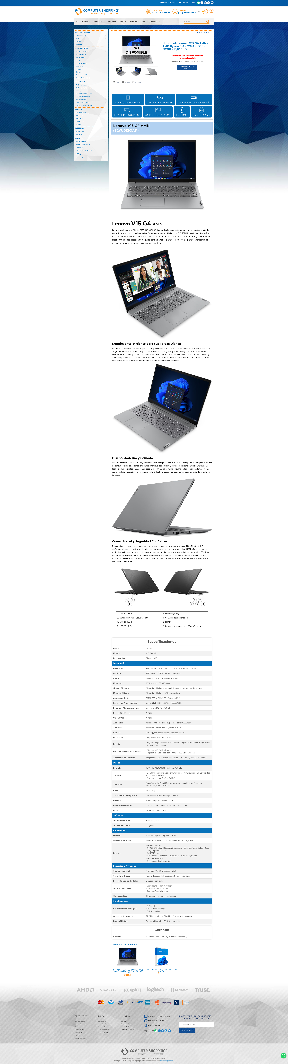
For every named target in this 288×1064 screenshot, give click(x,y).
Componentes (98, 22)
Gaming (78, 91)
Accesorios (111, 22)
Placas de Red (81, 141)
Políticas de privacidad (166, 1061)
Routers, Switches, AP (83, 144)
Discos (78, 60)
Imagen (123, 22)
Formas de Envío (170, 3)
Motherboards (81, 54)
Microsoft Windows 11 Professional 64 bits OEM (162, 970)
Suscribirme (187, 1030)
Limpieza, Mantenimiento (84, 105)
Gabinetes (79, 66)
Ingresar (123, 1021)
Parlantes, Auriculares (83, 88)
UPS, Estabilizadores (83, 97)
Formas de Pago (188, 3)
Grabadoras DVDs (82, 75)
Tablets (78, 41)
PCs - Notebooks (82, 22)
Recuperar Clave (126, 1024)
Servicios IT (101, 1027)
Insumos (79, 134)
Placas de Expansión (83, 78)
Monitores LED (81, 113)
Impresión (134, 22)
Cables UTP (80, 147)
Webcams (79, 118)
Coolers (78, 72)
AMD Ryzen (207, 32)
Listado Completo (80, 1038)
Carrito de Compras (127, 1029)
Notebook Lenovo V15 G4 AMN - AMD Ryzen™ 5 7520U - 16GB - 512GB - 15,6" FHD (128, 971)
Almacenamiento (81, 100)
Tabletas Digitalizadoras (84, 94)
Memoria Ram (80, 57)
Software (79, 44)
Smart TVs (79, 115)
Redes (144, 22)
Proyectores (80, 121)
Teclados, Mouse (82, 85)
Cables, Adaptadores (83, 102)
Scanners (79, 124)
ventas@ (159, 1016)
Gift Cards (154, 22)
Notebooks (79, 38)
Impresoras (80, 131)
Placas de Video (81, 63)
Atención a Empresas (105, 1024)
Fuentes (78, 69)
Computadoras (81, 36)
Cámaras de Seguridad (84, 150)
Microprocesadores (82, 51)
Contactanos (161, 12)
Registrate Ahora (126, 1027)
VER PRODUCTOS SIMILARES (187, 67)
